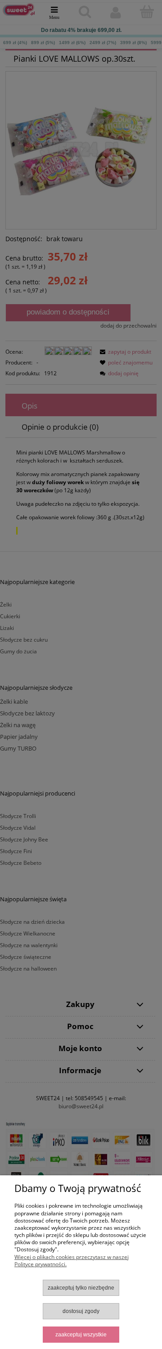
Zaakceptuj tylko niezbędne (81, 1288)
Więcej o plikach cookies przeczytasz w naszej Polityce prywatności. (71, 1260)
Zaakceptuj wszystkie (81, 1334)
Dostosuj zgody (81, 1311)
